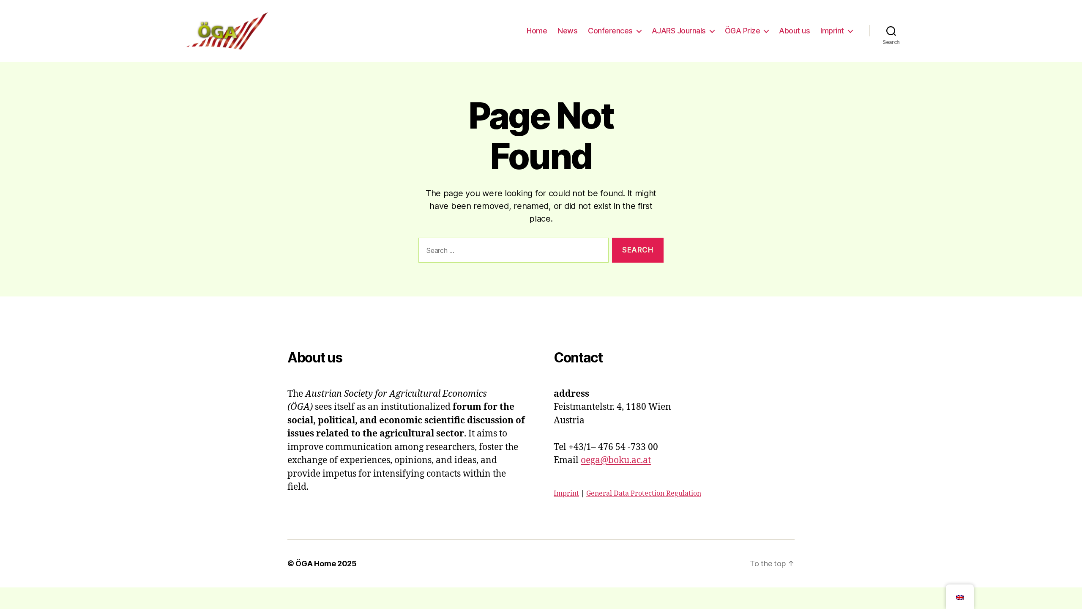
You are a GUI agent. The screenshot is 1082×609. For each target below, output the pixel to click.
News (567, 30)
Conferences (610, 30)
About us (794, 30)
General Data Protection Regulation (643, 493)
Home (537, 30)
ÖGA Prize (742, 30)
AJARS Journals (679, 30)
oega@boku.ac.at (616, 460)
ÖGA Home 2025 (326, 563)
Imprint (832, 30)
